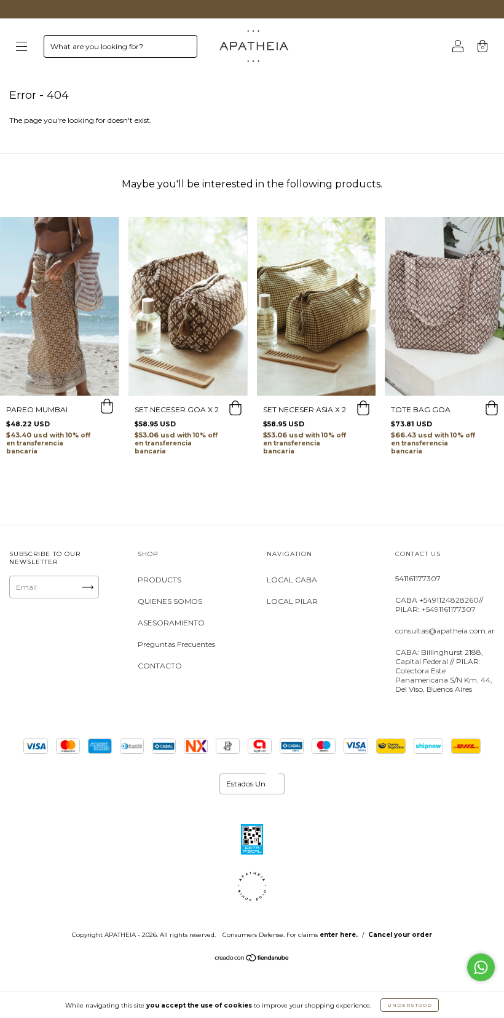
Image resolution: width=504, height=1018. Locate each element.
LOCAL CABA (292, 579)
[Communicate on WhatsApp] (481, 967)
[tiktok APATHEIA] (23, 649)
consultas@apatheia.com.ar (445, 630)
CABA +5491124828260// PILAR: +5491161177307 (439, 604)
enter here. (339, 935)
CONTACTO (160, 665)
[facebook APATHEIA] (60, 634)
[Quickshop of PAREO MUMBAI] (107, 408)
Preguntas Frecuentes (176, 644)
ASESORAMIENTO (171, 622)
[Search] (182, 49)
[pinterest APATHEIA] (60, 649)
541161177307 (418, 578)
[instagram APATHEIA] (23, 634)
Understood (409, 1005)
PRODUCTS (159, 579)
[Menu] (21, 47)
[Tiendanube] (252, 959)
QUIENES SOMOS (170, 601)
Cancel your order (400, 935)
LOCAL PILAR (292, 601)
